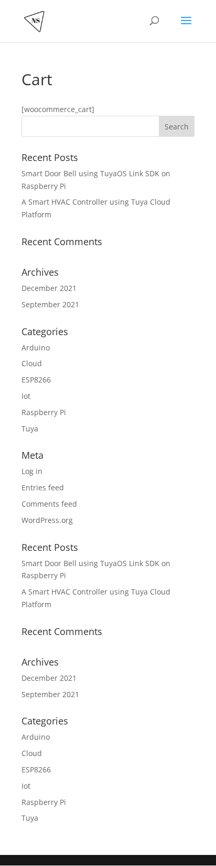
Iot (25, 396)
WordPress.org (47, 520)
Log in (31, 471)
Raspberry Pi (43, 412)
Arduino (35, 348)
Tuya (29, 429)
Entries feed (42, 487)
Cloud (31, 363)
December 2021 (49, 288)
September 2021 (50, 304)
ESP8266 (36, 380)
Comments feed (49, 504)
